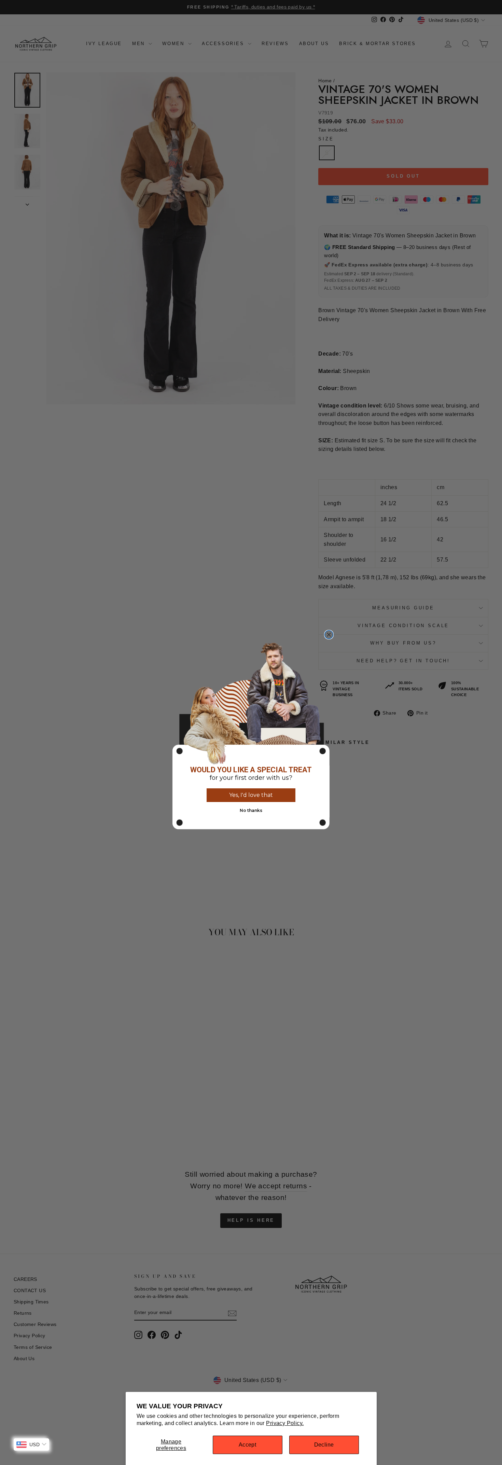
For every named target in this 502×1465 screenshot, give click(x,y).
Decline (324, 1445)
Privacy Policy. (285, 1423)
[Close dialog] (329, 635)
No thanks (251, 810)
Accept (247, 1445)
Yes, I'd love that (251, 795)
